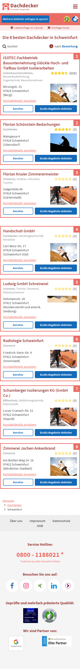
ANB (40, 526)
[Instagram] (26, 586)
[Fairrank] (68, 586)
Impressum (38, 521)
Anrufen (18, 109)
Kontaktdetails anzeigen (19, 101)
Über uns (16, 521)
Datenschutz (61, 521)
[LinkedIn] (54, 586)
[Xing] (40, 586)
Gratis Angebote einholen (56, 109)
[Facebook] (12, 586)
